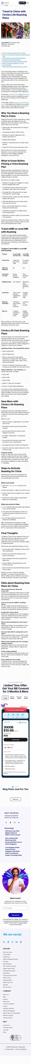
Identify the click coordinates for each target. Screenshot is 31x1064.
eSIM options (26, 94)
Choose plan (15, 739)
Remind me (15, 915)
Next (27, 697)
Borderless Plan (6, 342)
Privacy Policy (23, 923)
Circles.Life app (12, 485)
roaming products (14, 94)
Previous (3, 697)
